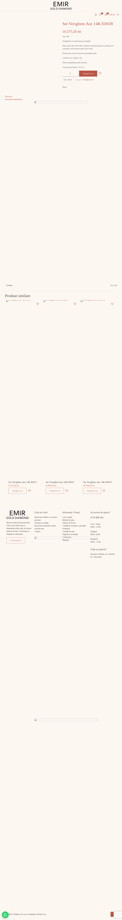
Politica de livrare (69, 523)
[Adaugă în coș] (38, 303)
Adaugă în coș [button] (17, 491)
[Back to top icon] (113, 914)
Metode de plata (68, 520)
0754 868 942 (97, 517)
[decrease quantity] (65, 73)
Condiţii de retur (68, 531)
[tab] (61, 96)
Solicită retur (39, 529)
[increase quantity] (75, 73)
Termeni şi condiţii (41, 523)
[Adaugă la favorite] (38, 313)
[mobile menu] (2, 15)
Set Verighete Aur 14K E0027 (60, 482)
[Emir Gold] (61, 5)
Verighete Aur (88, 80)
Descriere (8, 96)
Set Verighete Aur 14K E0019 (97, 482)
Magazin (65, 540)
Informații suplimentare (13, 99)
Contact (37, 531)
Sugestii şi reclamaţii (70, 534)
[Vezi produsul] (38, 308)
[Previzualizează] (38, 319)
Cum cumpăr (67, 517)
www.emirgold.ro (30, 914)
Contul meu (66, 537)
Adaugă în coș (88, 74)
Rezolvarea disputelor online (45, 526)
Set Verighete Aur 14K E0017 (22, 482)
